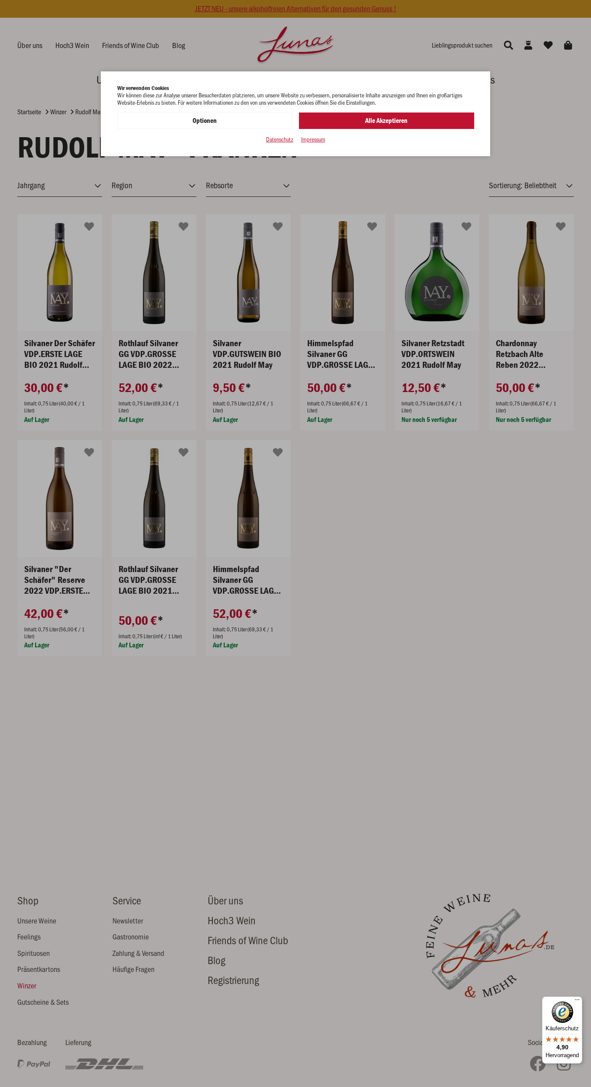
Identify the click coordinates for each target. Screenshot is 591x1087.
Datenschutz (279, 139)
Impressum (313, 139)
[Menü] (577, 1002)
